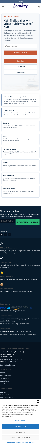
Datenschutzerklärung (22, 442)
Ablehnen (20, 432)
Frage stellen (20, 72)
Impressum (32, 442)
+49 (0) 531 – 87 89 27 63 (14, 359)
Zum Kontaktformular (8, 365)
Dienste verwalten (20, 420)
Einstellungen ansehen (20, 438)
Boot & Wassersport (7, 398)
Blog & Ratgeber (5, 375)
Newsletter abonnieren (27, 222)
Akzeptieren (20, 426)
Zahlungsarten (5, 378)
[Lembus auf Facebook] (1, 234)
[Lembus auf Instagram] (5, 234)
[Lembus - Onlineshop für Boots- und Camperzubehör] (20, 6)
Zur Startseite (20, 66)
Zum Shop (20, 61)
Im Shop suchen (20, 53)
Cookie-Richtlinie (10, 442)
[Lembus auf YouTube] (9, 234)
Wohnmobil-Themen (7, 395)
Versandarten (4, 381)
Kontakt (2, 373)
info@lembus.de (10, 361)
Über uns (3, 392)
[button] (38, 402)
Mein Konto (4, 384)
